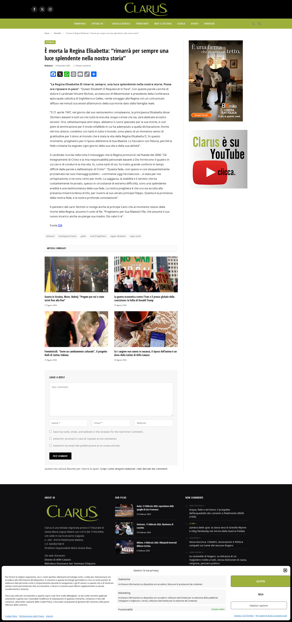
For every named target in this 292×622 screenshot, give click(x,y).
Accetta (261, 581)
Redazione (49, 65)
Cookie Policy (11, 616)
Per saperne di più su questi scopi (271, 615)
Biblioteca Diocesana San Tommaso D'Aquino (70, 563)
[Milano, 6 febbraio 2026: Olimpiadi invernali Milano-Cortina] (124, 547)
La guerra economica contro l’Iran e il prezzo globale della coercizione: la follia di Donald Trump (144, 298)
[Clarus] (146, 9)
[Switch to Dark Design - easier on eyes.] (253, 23)
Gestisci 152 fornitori (244, 615)
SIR (60, 225)
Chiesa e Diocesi (121, 23)
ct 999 (191, 523)
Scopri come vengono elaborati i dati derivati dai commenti (133, 468)
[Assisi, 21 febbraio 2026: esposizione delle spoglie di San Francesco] (124, 510)
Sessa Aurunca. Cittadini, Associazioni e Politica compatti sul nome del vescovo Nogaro (216, 543)
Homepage (80, 23)
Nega (261, 594)
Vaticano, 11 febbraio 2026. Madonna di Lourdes (155, 526)
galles (83, 236)
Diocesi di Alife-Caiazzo (58, 559)
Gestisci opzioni (259, 605)
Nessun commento (83, 65)
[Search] (259, 24)
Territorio (142, 23)
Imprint (49, 616)
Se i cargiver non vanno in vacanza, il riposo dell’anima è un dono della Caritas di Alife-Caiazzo (145, 353)
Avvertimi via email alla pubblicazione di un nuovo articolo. (86, 445)
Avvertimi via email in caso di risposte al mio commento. (85, 438)
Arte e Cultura (163, 23)
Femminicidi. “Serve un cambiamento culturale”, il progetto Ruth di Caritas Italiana (76, 353)
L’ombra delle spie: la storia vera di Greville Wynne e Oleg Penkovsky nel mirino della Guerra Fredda (217, 529)
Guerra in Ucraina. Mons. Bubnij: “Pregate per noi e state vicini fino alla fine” (74, 298)
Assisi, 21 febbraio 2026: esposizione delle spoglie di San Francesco (155, 507)
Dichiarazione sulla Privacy (31, 616)
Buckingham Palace (68, 236)
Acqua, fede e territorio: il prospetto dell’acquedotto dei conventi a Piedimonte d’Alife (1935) (216, 513)
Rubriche (209, 23)
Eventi (195, 23)
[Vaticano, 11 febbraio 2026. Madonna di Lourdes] (124, 528)
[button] (285, 570)
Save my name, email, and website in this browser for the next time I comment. (98, 431)
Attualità (97, 23)
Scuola (181, 23)
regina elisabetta (118, 236)
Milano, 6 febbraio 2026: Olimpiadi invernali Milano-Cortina (157, 544)
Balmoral (50, 236)
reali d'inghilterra (98, 236)
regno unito (135, 236)
